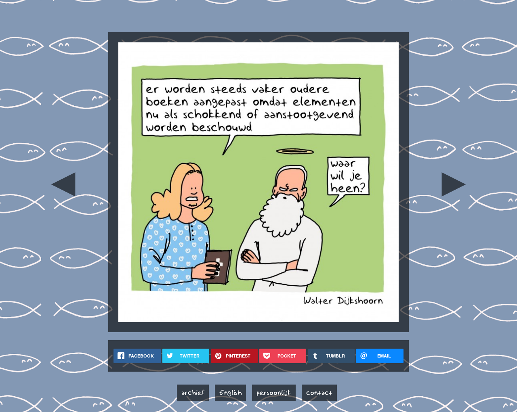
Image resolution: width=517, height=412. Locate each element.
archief (192, 392)
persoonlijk (273, 392)
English (230, 392)
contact (319, 392)
